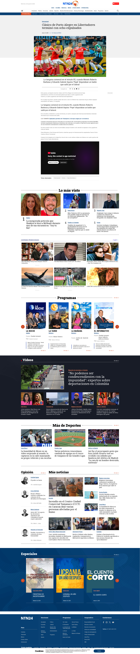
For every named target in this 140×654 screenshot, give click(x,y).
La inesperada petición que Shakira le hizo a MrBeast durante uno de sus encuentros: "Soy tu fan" (43, 224)
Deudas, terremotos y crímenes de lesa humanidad (38, 534)
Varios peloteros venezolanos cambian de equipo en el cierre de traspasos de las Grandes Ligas (70, 453)
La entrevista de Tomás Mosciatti (66, 627)
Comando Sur (49, 406)
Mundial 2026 (67, 13)
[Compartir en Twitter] (72, 89)
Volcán (98, 222)
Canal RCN (36, 647)
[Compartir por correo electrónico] (76, 89)
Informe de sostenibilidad (90, 629)
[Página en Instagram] (106, 622)
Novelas (84, 647)
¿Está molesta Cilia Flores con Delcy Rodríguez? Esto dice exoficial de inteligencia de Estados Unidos (30, 411)
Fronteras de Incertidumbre (39, 595)
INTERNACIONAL (85, 7)
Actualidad (34, 10)
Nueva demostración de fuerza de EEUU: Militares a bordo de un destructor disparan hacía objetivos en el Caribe (57, 411)
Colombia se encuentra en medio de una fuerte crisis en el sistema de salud (81, 347)
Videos (28, 360)
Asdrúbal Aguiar (35, 477)
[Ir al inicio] (29, 620)
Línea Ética (86, 637)
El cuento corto (100, 595)
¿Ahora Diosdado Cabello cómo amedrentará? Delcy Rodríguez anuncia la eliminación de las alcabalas (81, 411)
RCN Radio (49, 647)
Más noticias (59, 472)
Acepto (99, 651)
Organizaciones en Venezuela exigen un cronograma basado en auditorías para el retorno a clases (58, 346)
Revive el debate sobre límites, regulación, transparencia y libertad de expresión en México (83, 536)
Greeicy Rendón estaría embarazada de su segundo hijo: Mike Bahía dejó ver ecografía (108, 497)
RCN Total (112, 647)
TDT (92, 647)
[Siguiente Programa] (117, 327)
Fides (88, 647)
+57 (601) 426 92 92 (111, 629)
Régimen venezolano (76, 406)
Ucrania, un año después (69, 595)
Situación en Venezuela (37, 529)
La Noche (30, 331)
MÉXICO (69, 7)
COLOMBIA (57, 7)
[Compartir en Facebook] (70, 89)
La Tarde (53, 331)
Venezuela (23, 634)
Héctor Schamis (37, 540)
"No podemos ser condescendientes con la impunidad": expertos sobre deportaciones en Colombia (89, 378)
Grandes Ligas (58, 448)
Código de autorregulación (90, 632)
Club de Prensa (75, 622)
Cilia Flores (24, 406)
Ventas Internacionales (89, 634)
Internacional (45, 21)
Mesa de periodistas (65, 634)
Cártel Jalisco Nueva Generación (57, 531)
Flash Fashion (75, 624)
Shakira (28, 218)
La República (56, 647)
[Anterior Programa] (23, 327)
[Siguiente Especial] (117, 580)
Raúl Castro (34, 13)
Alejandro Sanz (100, 210)
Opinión (106, 10)
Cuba (61, 13)
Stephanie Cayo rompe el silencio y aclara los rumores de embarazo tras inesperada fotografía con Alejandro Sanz (108, 215)
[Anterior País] (118, 13)
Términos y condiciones (75, 649)
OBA (85, 642)
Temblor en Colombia (73, 222)
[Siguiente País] (118, 14)
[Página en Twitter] (110, 622)
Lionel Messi (24, 448)
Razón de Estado (66, 637)
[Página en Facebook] (103, 622)
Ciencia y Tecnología (79, 10)
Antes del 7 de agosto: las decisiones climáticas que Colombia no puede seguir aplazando (38, 515)
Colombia (23, 632)
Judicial (51, 10)
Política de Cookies (68, 652)
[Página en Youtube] (113, 622)
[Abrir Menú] (22, 11)
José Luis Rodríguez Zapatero (45, 13)
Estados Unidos (24, 639)
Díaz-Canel (56, 13)
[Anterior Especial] (23, 580)
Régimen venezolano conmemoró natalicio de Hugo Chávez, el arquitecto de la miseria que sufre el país (108, 483)
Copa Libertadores (71, 178)
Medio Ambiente (35, 509)
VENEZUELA (63, 7)
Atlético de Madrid (93, 448)
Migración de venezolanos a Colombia (78, 370)
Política (40, 10)
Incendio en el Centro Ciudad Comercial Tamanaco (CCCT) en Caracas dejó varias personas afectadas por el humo (65, 506)
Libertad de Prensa (77, 531)
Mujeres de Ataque (76, 633)
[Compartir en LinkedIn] (74, 89)
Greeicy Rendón (103, 492)
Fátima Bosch (71, 210)
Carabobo (99, 531)
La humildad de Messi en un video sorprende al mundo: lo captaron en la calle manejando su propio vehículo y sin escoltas (36, 454)
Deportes (56, 10)
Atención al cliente (88, 624)
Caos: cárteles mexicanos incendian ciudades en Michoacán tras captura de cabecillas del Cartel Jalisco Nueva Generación (60, 537)
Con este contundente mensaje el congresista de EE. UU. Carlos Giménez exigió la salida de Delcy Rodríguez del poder (107, 411)
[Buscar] (118, 11)
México (22, 637)
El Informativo (101, 331)
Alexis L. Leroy (37, 523)
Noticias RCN (43, 647)
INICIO (52, 7)
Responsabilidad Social (89, 622)
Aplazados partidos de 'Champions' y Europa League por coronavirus (69, 118)
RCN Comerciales (64, 647)
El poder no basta (36, 480)
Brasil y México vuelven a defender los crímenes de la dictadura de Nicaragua (38, 496)
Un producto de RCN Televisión (101, 647)
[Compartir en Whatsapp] (78, 89)
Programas (100, 10)
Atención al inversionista (89, 627)
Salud (95, 10)
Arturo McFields (35, 491)
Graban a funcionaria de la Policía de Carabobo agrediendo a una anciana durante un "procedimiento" (108, 537)
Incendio (51, 498)
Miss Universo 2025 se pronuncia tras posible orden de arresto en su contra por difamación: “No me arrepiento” (79, 215)
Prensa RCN (87, 639)
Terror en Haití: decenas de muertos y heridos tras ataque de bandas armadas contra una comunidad (104, 346)
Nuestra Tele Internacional (66, 10)
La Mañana (76, 331)
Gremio (63, 178)
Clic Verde (65, 622)
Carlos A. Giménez (101, 406)
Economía (45, 10)
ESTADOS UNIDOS (76, 7)
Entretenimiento (89, 10)
